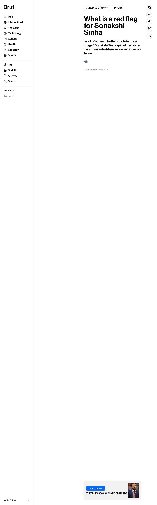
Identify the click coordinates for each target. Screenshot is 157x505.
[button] (17, 500)
